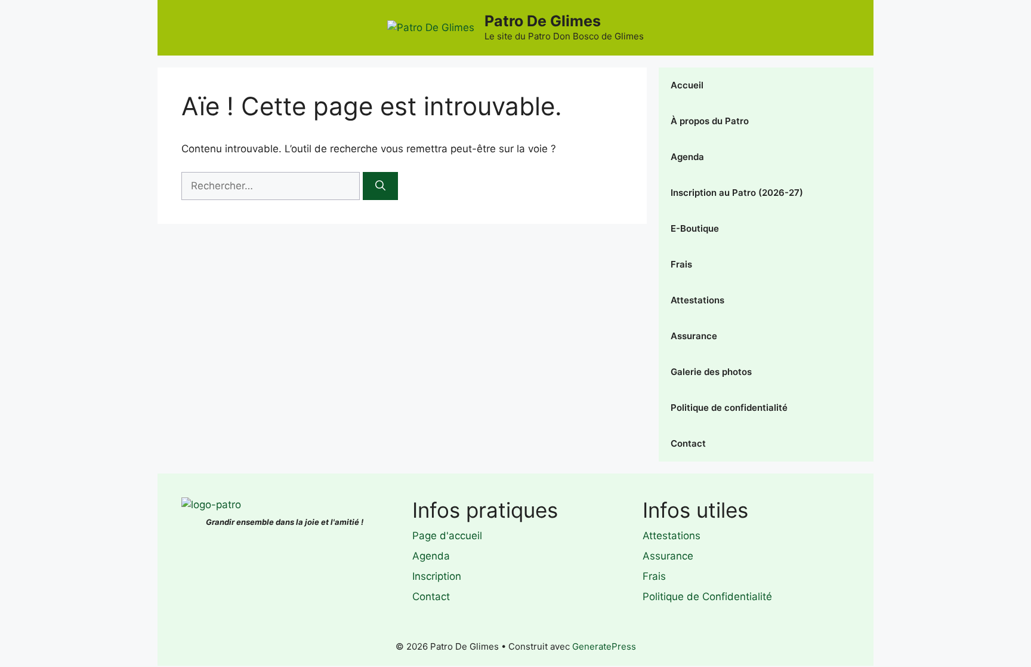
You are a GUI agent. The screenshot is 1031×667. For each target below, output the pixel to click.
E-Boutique (695, 228)
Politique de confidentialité (729, 407)
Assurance (694, 336)
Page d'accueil (447, 536)
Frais (681, 264)
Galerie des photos (711, 371)
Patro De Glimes (542, 21)
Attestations (697, 300)
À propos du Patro (710, 121)
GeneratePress (604, 646)
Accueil (687, 85)
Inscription (436, 576)
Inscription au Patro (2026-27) (737, 192)
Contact (688, 443)
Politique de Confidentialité (707, 597)
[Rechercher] (380, 186)
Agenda (687, 156)
